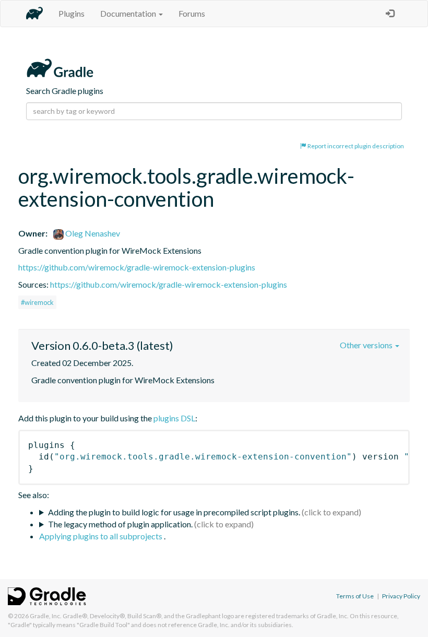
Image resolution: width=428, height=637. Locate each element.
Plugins (71, 13)
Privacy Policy (401, 596)
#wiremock (37, 302)
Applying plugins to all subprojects (101, 536)
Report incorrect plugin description (355, 146)
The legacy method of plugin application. (120, 524)
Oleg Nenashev (92, 233)
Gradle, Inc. (46, 616)
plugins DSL (174, 418)
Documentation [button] (129, 13)
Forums (192, 13)
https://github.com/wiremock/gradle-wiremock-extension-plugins (136, 267)
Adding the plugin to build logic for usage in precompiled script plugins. (174, 512)
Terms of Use (355, 596)
